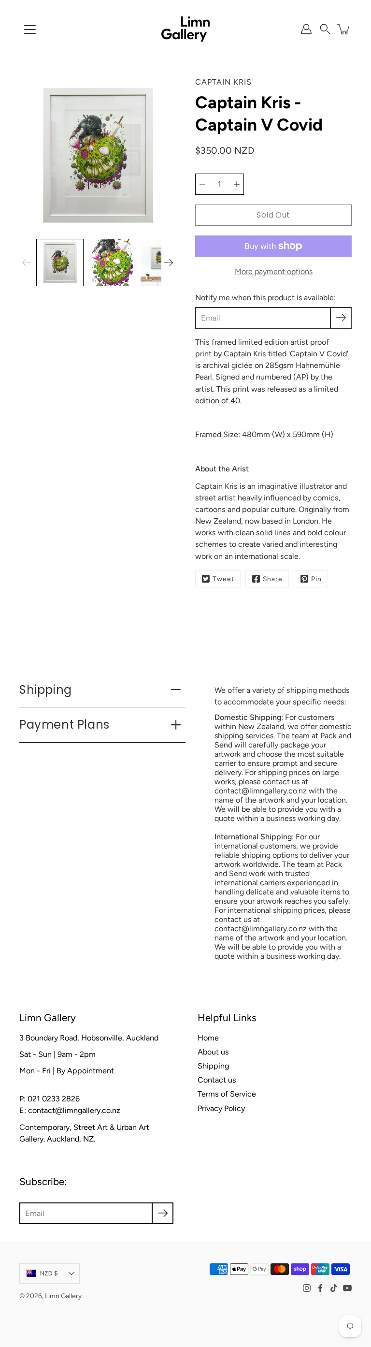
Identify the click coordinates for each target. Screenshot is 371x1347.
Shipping (45, 690)
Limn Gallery (63, 1296)
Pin (316, 579)
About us (213, 1051)
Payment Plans (64, 724)
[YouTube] (347, 1288)
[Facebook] (320, 1288)
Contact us (217, 1079)
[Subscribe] (341, 318)
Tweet (223, 579)
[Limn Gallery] (185, 29)
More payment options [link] (274, 271)
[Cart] (344, 29)
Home (208, 1037)
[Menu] (30, 29)
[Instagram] (306, 1288)
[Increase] (236, 184)
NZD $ (49, 1273)
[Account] (306, 29)
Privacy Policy (221, 1108)
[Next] (168, 262)
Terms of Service (227, 1093)
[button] (325, 29)
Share (273, 579)
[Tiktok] (333, 1288)
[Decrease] (202, 184)
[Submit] (162, 1213)
